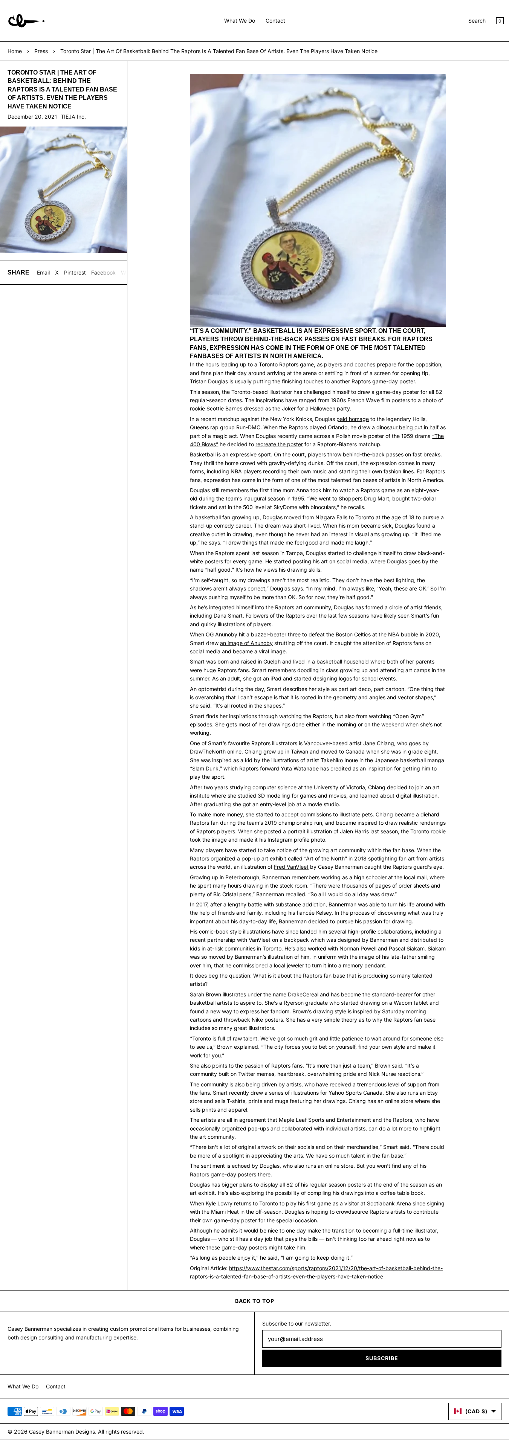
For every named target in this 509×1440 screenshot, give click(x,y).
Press (41, 51)
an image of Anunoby (246, 643)
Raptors (288, 364)
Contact (275, 20)
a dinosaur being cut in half (405, 427)
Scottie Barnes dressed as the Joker (251, 408)
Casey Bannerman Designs (62, 1431)
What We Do (239, 20)
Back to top (254, 1301)
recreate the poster (279, 444)
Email (43, 272)
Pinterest (75, 272)
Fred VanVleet (291, 866)
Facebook (103, 272)
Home (15, 51)
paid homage (352, 419)
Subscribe (381, 1358)
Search (477, 20)
